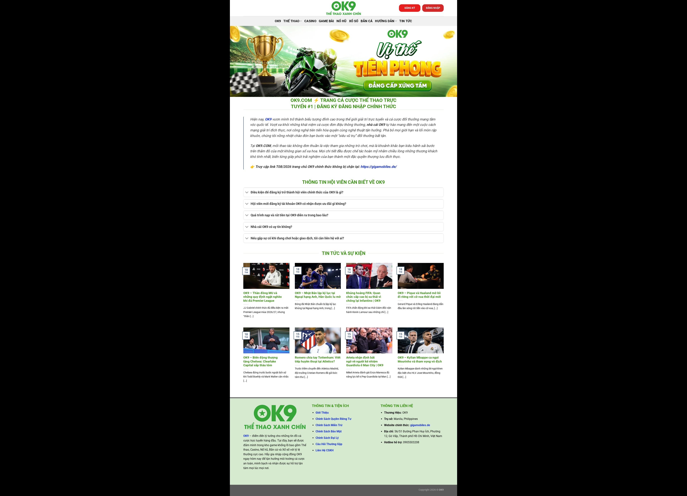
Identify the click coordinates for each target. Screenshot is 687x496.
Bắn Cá (366, 21)
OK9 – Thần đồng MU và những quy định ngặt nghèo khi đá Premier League (262, 296)
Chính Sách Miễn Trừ (329, 425)
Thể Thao (291, 21)
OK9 (278, 21)
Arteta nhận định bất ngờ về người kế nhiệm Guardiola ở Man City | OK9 (364, 361)
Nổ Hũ (342, 21)
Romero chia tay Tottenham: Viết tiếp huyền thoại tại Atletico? (317, 359)
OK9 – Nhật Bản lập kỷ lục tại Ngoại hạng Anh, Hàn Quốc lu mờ (318, 295)
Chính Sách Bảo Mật (329, 431)
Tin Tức (405, 21)
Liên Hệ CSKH (324, 450)
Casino (310, 21)
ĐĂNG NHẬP (433, 7)
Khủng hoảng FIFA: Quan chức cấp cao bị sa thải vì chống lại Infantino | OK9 (363, 296)
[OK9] (343, 8)
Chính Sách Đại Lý (327, 438)
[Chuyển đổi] (246, 193)
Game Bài (326, 21)
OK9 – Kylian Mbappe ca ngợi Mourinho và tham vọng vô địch (420, 359)
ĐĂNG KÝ (410, 7)
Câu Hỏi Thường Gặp (329, 444)
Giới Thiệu (322, 412)
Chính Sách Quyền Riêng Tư (333, 419)
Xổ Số (353, 21)
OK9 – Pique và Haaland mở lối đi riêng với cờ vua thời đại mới (419, 295)
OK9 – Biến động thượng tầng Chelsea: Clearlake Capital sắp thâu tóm (260, 361)
